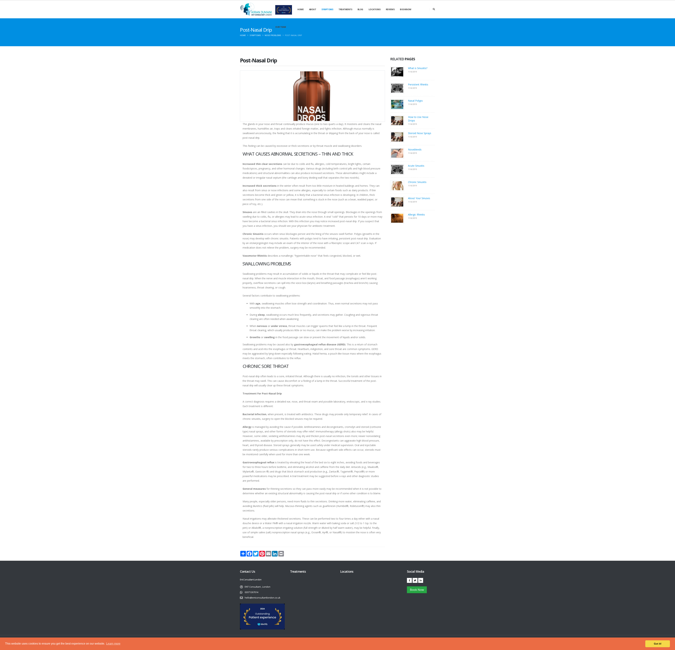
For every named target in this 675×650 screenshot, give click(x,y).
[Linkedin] (420, 580)
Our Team (280, 26)
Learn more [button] (113, 643)
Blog (360, 9)
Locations (375, 9)
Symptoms (327, 9)
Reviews (390, 9)
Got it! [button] (657, 643)
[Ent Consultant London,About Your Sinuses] (397, 201)
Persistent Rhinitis (418, 84)
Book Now (417, 590)
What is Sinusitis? (417, 68)
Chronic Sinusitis (417, 182)
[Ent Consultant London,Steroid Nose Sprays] (397, 136)
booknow (405, 9)
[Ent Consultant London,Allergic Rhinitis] (397, 218)
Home (300, 9)
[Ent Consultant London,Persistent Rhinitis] (397, 87)
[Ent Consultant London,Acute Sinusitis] (397, 169)
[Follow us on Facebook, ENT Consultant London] (409, 580)
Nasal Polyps (415, 100)
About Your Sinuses (419, 198)
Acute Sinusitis (416, 165)
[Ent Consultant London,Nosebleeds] (397, 153)
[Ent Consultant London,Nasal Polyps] (397, 104)
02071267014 (251, 592)
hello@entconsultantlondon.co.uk (262, 597)
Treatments (345, 9)
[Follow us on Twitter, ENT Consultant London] (415, 580)
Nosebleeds (415, 149)
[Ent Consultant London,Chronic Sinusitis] (397, 185)
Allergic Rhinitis (416, 214)
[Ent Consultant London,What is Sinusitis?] (397, 71)
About (312, 9)
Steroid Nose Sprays (419, 133)
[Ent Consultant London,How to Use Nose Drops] (397, 120)
